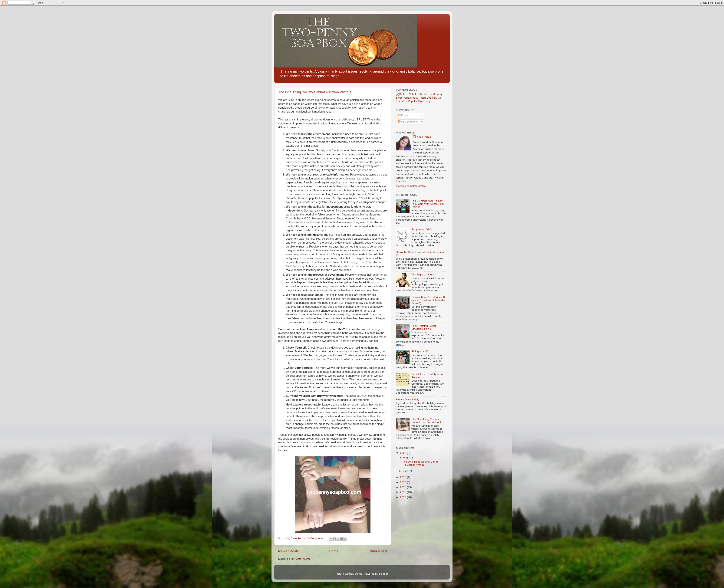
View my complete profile (411, 186)
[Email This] (331, 539)
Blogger (383, 573)
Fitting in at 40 (419, 351)
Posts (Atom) (302, 558)
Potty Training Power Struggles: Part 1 (423, 327)
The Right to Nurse (422, 274)
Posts (404, 115)
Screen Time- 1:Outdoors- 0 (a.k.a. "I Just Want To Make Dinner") (428, 300)
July (406, 471)
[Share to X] (338, 539)
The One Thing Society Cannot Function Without (314, 92)
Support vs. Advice (422, 229)
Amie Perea (424, 137)
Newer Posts (288, 551)
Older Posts (377, 551)
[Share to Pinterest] (345, 539)
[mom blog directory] (421, 101)
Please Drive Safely (407, 399)
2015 (403, 487)
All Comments (409, 121)
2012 (403, 497)
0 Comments (315, 538)
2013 (403, 492)
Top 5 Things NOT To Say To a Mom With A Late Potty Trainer (427, 203)
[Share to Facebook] (342, 539)
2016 (403, 482)
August (407, 457)
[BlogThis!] (334, 539)
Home (334, 551)
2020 (403, 453)
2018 (403, 477)
